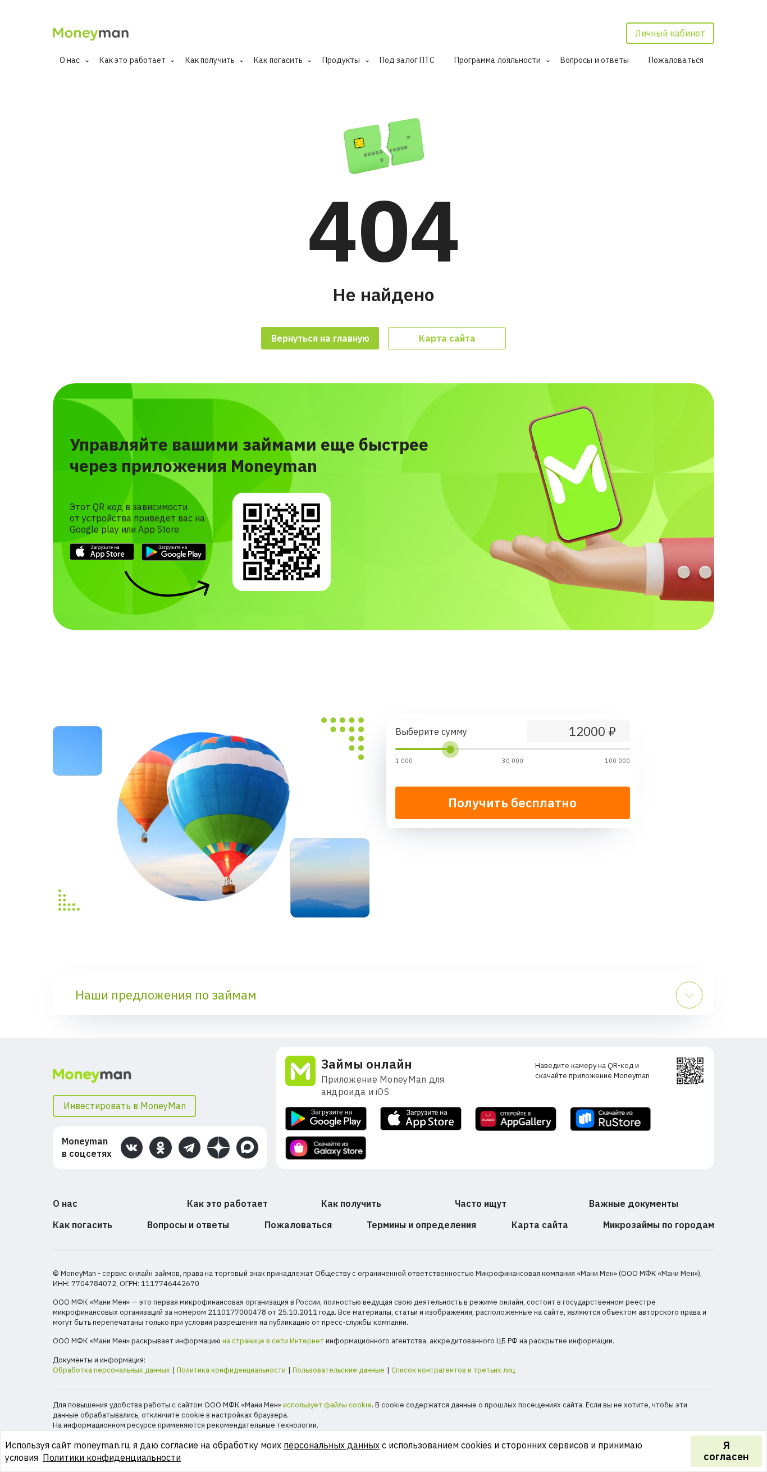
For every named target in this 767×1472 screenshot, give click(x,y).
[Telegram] (189, 1147)
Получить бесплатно (512, 802)
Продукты (341, 60)
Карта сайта (447, 338)
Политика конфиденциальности (231, 1370)
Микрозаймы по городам (658, 1224)
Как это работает (132, 60)
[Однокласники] (160, 1147)
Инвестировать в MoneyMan (124, 1105)
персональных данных (332, 1445)
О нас (70, 60)
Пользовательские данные (339, 1370)
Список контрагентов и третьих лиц (453, 1370)
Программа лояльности (497, 60)
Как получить (210, 60)
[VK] (132, 1147)
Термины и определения (421, 1224)
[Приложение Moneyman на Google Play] (326, 1119)
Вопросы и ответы (594, 60)
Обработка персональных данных (111, 1370)
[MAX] (247, 1147)
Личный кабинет (670, 33)
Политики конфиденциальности (112, 1457)
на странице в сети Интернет (273, 1341)
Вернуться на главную (320, 338)
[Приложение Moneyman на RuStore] (610, 1119)
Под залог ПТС (407, 60)
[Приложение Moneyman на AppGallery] (515, 1119)
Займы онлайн (366, 1064)
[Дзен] (218, 1147)
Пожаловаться (676, 60)
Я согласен (726, 1451)
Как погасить (278, 60)
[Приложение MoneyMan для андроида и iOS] (303, 1077)
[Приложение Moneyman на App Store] (421, 1119)
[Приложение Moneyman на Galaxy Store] (326, 1148)
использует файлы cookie (327, 1405)
